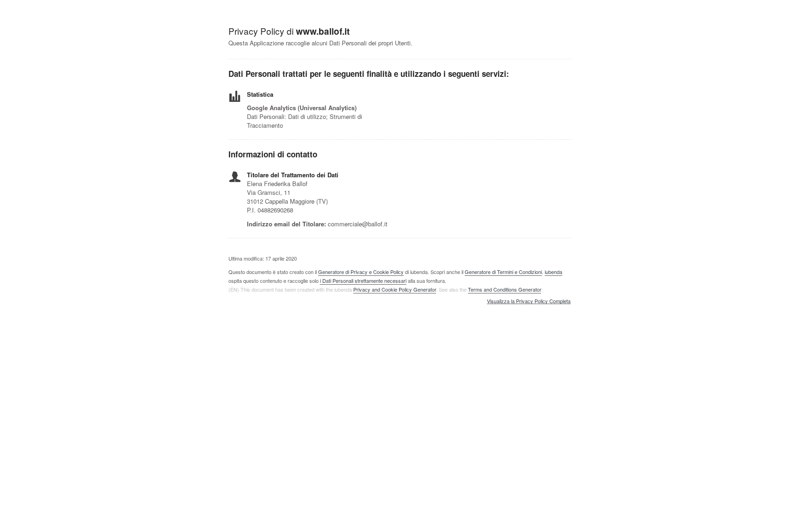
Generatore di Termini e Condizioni (503, 271)
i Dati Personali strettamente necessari (363, 280)
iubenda (553, 271)
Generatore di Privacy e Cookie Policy (361, 271)
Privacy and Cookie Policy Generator (394, 289)
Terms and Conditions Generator (504, 289)
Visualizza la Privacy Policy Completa (529, 301)
